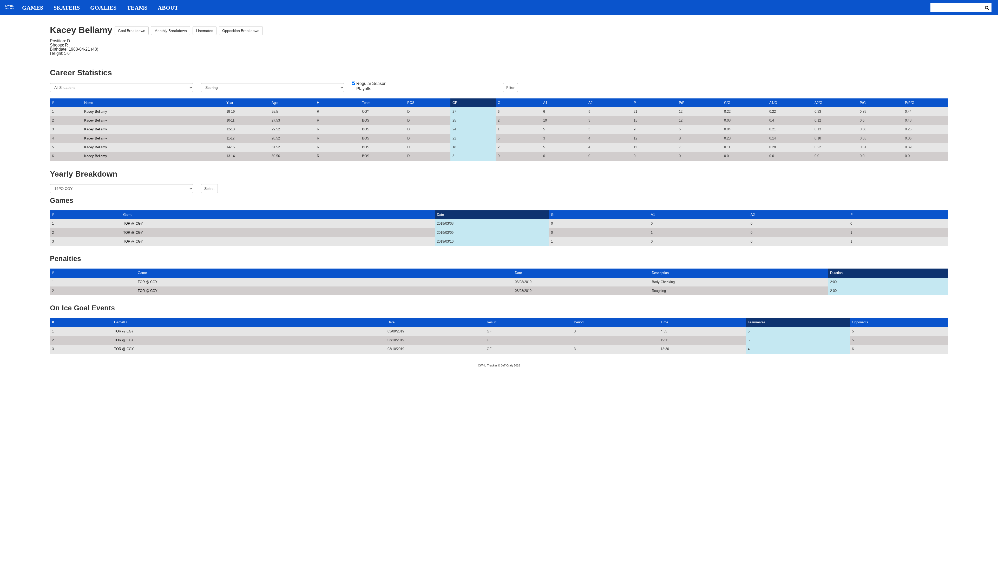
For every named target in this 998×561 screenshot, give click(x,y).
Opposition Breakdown (240, 31)
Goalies (103, 8)
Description (660, 273)
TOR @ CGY (133, 223)
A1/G (773, 103)
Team (366, 103)
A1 (545, 103)
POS (411, 103)
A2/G (818, 103)
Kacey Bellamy (95, 111)
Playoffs (363, 89)
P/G (863, 103)
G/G (727, 103)
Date (440, 215)
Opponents (860, 322)
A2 (590, 103)
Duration (836, 273)
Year (229, 103)
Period (578, 322)
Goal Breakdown (131, 31)
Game (127, 215)
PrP (682, 103)
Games (32, 8)
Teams (137, 8)
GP (454, 103)
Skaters (67, 8)
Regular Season (371, 84)
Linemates (204, 31)
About (168, 8)
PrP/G (909, 103)
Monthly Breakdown (170, 31)
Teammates (756, 322)
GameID (120, 322)
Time (664, 322)
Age (275, 103)
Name (88, 103)
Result (491, 322)
